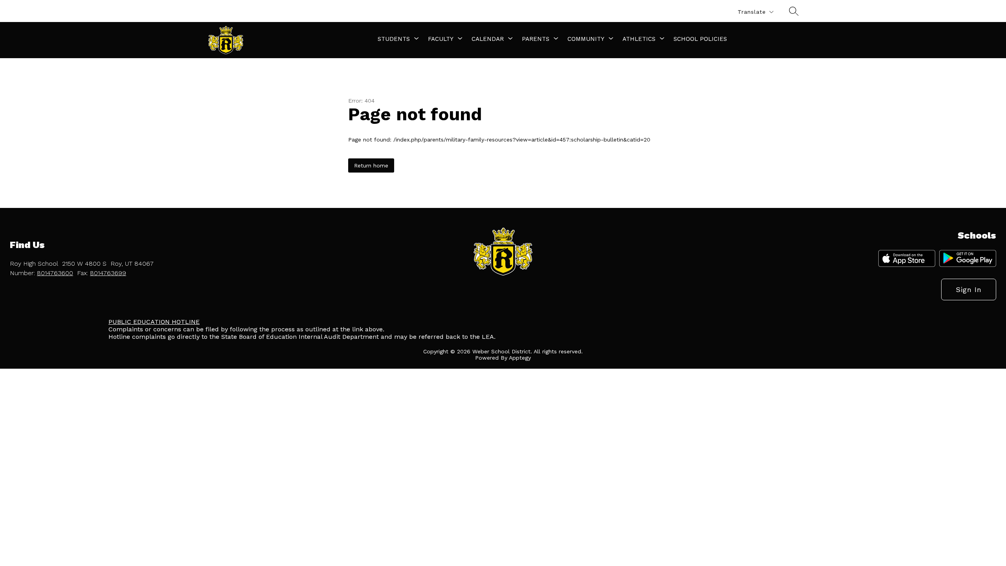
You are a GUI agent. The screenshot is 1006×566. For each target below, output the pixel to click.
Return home (371, 165)
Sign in (969, 289)
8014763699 (108, 273)
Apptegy (520, 358)
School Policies (700, 38)
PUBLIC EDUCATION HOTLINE (154, 321)
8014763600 (55, 273)
